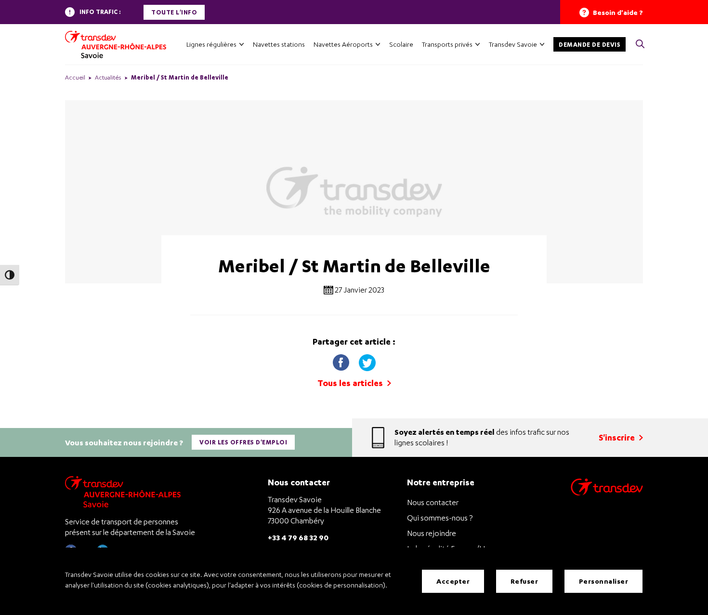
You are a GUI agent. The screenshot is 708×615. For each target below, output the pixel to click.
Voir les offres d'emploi (243, 442)
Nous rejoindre (431, 533)
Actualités (108, 77)
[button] (640, 45)
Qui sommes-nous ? (439, 517)
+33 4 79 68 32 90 (298, 537)
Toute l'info (174, 12)
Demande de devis (589, 44)
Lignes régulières (211, 44)
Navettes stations (279, 44)
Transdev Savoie (513, 44)
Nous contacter (433, 502)
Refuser (524, 581)
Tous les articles (351, 383)
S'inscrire (618, 437)
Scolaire (401, 44)
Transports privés (447, 44)
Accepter (453, 581)
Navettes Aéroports (343, 44)
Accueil (75, 77)
